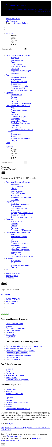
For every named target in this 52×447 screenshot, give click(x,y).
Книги (13, 136)
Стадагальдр (16, 125)
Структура (10, 373)
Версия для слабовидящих (16, 5)
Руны (13, 108)
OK (3, 445)
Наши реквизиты (13, 357)
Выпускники (16, 79)
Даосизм (14, 114)
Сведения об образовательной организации (24, 346)
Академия (15, 58)
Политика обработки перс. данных (20, 351)
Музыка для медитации (20, 138)
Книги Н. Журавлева (14, 394)
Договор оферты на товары (17, 353)
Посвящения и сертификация (18, 106)
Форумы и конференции (21, 71)
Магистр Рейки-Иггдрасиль (17, 380)
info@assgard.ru (12, 21)
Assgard (10, 423)
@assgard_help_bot (21, 23)
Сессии (14, 99)
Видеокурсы (16, 84)
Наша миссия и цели (14, 324)
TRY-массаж (16, 127)
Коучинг (14, 97)
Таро (13, 112)
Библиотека (10, 335)
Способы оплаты (13, 359)
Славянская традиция (19, 117)
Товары (14, 140)
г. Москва (10, 278)
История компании (14, 330)
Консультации (16, 95)
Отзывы (14, 62)
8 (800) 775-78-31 (13, 19)
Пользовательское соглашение (18, 355)
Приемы (9, 93)
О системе (10, 369)
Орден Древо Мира (19, 121)
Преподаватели (17, 60)
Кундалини (15, 119)
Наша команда (16, 64)
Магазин (9, 132)
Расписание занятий (19, 82)
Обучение (10, 75)
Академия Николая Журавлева (18, 55)
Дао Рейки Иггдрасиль (20, 77)
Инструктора (11, 378)
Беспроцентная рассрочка (21, 90)
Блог (8, 143)
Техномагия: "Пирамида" (21, 103)
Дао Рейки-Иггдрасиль (20, 123)
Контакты (15, 69)
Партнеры (15, 73)
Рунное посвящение (19, 110)
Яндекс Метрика (14, 436)
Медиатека (10, 337)
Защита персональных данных (18, 348)
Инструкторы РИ (18, 88)
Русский (9, 33)
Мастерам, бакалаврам (15, 375)
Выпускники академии (15, 328)
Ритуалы (14, 101)
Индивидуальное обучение (22, 86)
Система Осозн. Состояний (22, 130)
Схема (8, 371)
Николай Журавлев (18, 66)
